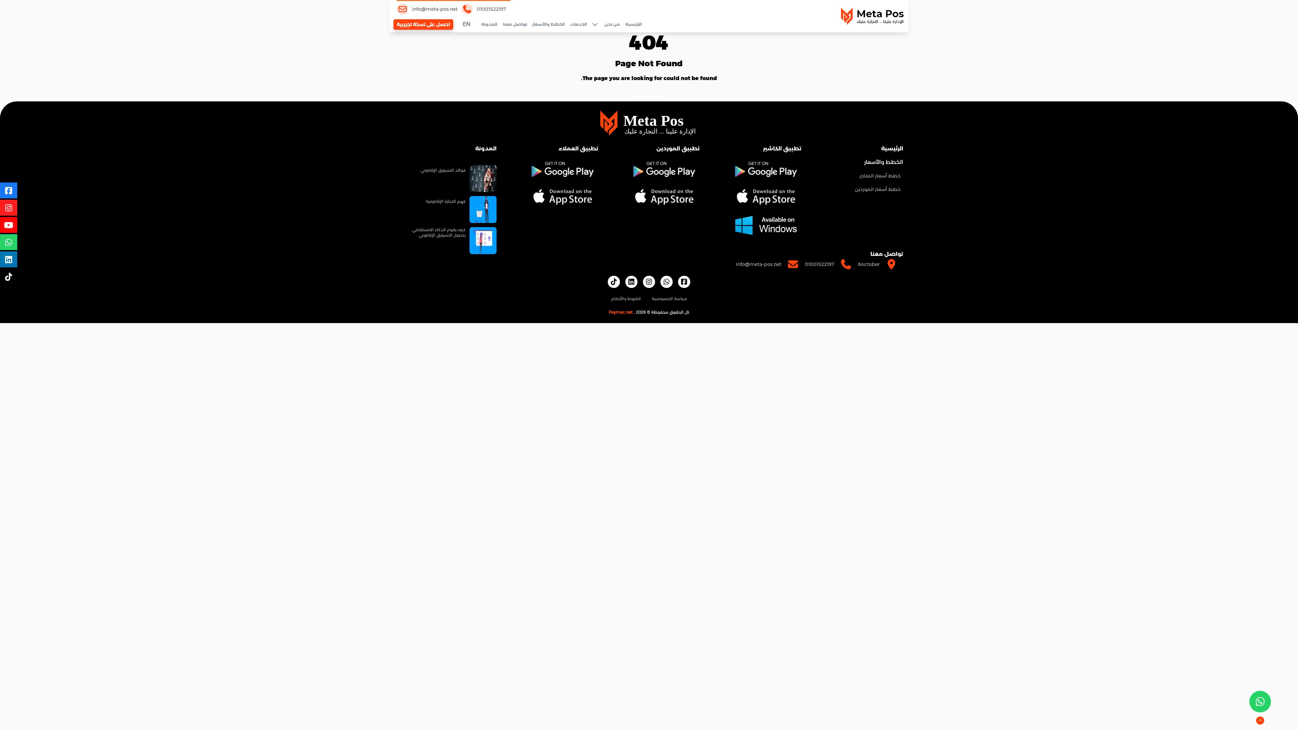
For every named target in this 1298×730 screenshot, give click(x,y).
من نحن (612, 24)
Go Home (649, 97)
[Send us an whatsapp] (1260, 701)
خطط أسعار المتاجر (880, 176)
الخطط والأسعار (548, 24)
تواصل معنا (515, 24)
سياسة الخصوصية (669, 298)
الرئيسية (633, 24)
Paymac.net (621, 312)
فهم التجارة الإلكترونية (445, 201)
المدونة (489, 24)
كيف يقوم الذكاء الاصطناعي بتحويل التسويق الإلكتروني (438, 232)
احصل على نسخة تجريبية (423, 24)
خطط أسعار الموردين (877, 189)
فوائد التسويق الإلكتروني (442, 170)
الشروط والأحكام (626, 298)
